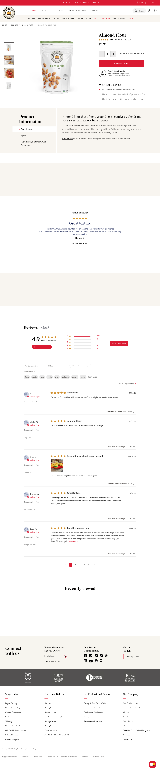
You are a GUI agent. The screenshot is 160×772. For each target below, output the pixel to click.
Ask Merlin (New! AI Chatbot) (56, 734)
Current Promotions (13, 712)
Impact (96, 10)
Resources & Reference (93, 721)
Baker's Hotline (50, 712)
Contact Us (127, 739)
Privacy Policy (38, 756)
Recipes (46, 10)
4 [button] (84, 564)
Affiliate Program (12, 739)
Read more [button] (73, 541)
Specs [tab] (23, 135)
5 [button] (89, 564)
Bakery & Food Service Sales (95, 703)
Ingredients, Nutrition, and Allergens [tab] (33, 143)
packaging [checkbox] (65, 377)
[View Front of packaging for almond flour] (9, 47)
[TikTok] (90, 655)
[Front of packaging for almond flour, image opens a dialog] (56, 67)
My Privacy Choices (98, 756)
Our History (127, 721)
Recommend (28, 402)
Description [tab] (26, 129)
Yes (37, 402)
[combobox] (57, 366)
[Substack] (101, 660)
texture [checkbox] (74, 377)
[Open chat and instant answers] (152, 764)
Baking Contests (50, 725)
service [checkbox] (83, 377)
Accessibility (25, 756)
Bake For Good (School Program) (136, 730)
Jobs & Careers (129, 716)
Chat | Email (133, 657)
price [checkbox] (56, 377)
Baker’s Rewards (152, 3)
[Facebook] (85, 655)
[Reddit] (96, 660)
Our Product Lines (130, 703)
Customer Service (12, 716)
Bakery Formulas (90, 716)
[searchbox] (34, 366)
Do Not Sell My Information (68, 756)
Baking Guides (50, 707)
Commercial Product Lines (94, 707)
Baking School (78, 10)
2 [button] (75, 564)
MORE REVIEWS (80, 244)
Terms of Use (51, 756)
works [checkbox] (50, 377)
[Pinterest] (106, 655)
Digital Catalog (11, 703)
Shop (34, 10)
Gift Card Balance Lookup (15, 730)
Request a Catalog (12, 707)
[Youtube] (91, 661)
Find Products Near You (132, 707)
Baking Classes (50, 721)
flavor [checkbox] (27, 377)
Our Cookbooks (50, 730)
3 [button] (79, 564)
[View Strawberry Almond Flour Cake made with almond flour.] (9, 73)
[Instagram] (96, 655)
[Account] (149, 10)
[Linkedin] (85, 660)
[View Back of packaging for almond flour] (9, 85)
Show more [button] (92, 377)
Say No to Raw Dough (53, 716)
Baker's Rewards (11, 734)
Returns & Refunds (12, 725)
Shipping (8, 721)
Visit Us (141, 3)
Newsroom (127, 734)
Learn (60, 10)
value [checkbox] (42, 377)
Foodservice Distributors (93, 712)
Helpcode (85, 756)
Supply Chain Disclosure (9, 756)
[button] (83, 336)
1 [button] (70, 564)
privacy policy (55, 661)
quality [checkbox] (34, 377)
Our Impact (127, 725)
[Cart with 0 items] (155, 10)
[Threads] (101, 655)
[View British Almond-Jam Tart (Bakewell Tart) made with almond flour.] (9, 60)
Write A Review (119, 343)
